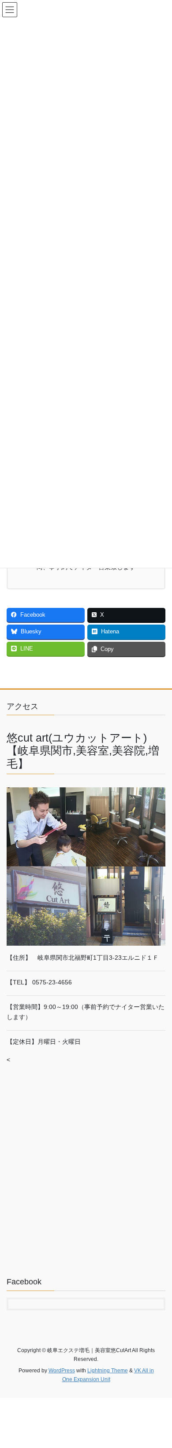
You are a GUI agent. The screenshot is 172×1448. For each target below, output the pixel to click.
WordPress (62, 1371)
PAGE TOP (159, 1396)
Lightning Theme (107, 1371)
